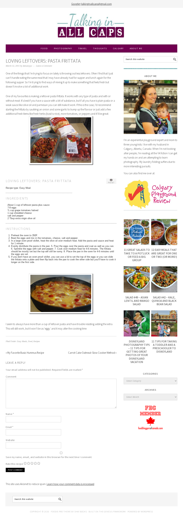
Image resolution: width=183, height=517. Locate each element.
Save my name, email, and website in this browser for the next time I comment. (49, 457)
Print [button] (111, 182)
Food (30, 341)
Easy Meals (22, 341)
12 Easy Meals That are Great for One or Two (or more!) (164, 253)
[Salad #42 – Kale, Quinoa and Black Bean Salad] (164, 291)
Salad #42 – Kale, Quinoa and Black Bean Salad (164, 301)
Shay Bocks (80, 511)
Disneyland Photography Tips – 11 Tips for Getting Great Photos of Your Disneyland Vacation (137, 352)
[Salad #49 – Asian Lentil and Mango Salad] (137, 291)
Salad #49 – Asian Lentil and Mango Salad (136, 301)
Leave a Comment (44, 66)
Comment (11, 376)
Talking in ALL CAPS (91, 26)
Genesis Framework (115, 511)
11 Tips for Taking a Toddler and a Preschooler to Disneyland (164, 346)
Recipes (36, 341)
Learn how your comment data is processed (70, 484)
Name (10, 414)
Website (10, 440)
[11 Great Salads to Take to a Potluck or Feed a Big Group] (137, 244)
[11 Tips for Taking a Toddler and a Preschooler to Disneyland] (164, 335)
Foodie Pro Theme (61, 511)
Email (9, 427)
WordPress (147, 511)
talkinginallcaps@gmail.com (96, 4)
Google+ (76, 4)
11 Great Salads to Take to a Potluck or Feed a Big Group (137, 255)
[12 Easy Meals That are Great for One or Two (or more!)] (164, 244)
